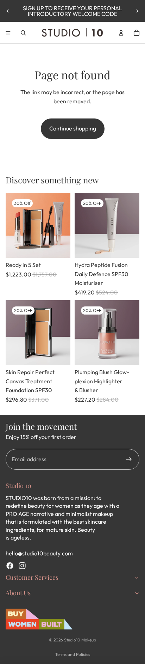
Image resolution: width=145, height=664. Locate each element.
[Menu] (8, 33)
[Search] (23, 33)
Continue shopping (72, 128)
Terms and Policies (72, 654)
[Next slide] (137, 11)
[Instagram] (22, 565)
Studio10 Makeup (80, 639)
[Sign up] (128, 459)
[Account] (121, 33)
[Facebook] (10, 565)
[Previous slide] (7, 11)
